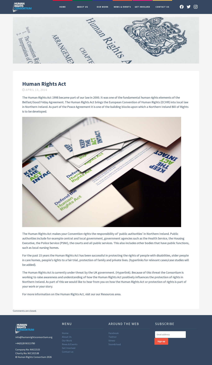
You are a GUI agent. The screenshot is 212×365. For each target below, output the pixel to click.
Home (62, 7)
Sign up (161, 341)
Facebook (113, 333)
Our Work (102, 7)
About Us (82, 7)
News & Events (122, 7)
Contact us (162, 7)
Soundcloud (114, 344)
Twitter (112, 336)
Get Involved (142, 7)
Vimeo (111, 340)
